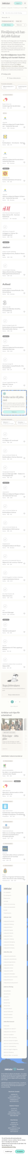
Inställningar (8, 1151)
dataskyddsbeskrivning (9, 1147)
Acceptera (20, 1151)
